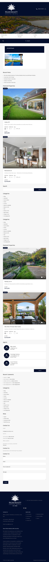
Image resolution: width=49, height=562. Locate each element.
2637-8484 (12, 349)
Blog (5, 196)
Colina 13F (7, 122)
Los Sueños (28, 514)
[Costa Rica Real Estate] (11, 13)
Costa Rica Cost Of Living (9, 77)
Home (5, 201)
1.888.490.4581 (11, 436)
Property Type (20, 34)
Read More (24, 113)
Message (5, 472)
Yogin (9, 377)
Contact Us (28, 520)
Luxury (5, 203)
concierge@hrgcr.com (14, 355)
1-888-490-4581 (41, 8)
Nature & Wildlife (7, 205)
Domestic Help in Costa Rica (9, 78)
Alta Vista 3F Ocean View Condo (12, 326)
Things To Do (6, 214)
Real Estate (6, 212)
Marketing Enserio (42, 560)
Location (35, 34)
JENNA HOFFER (14, 381)
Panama (28, 518)
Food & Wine (6, 200)
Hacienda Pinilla (40, 514)
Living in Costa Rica (8, 80)
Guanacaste (28, 516)
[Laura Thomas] (6, 365)
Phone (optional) (6, 466)
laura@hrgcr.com (14, 363)
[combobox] (8, 37)
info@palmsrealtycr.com (8, 431)
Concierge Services (15, 354)
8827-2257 (12, 364)
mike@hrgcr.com (13, 348)
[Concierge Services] (6, 357)
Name (4, 456)
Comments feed (7, 420)
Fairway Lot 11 (8, 281)
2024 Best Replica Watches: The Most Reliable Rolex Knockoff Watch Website (19, 75)
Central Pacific (39, 516)
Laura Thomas (13, 362)
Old (4, 208)
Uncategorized (7, 216)
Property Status (4, 34)
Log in (5, 416)
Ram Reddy (12, 379)
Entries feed (6, 418)
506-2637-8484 (13, 357)
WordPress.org (7, 422)
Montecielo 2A (8, 170)
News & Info (6, 207)
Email (4, 461)
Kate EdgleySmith (16, 382)
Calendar (6, 198)
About (38, 518)
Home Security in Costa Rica (9, 82)
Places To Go (6, 210)
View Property (24, 273)
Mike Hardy (13, 346)
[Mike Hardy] (6, 349)
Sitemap (4, 445)
